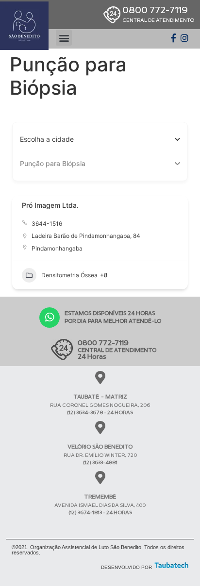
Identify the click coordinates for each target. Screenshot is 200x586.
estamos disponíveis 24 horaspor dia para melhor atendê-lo (113, 317)
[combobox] (96, 139)
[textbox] (47, 139)
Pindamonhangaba (57, 248)
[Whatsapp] (49, 317)
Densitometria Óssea (69, 275)
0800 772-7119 (158, 13)
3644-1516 (47, 223)
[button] (64, 38)
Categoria (35, 163)
